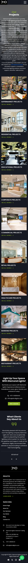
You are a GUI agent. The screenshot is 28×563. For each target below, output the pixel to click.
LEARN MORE (7, 496)
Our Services (7, 511)
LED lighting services (17, 64)
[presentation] (12, 459)
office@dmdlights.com (14, 398)
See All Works (6, 104)
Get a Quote (14, 404)
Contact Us (6, 519)
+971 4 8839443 (15, 396)
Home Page (6, 505)
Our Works (6, 514)
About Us (5, 508)
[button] (22, 557)
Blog (4, 517)
